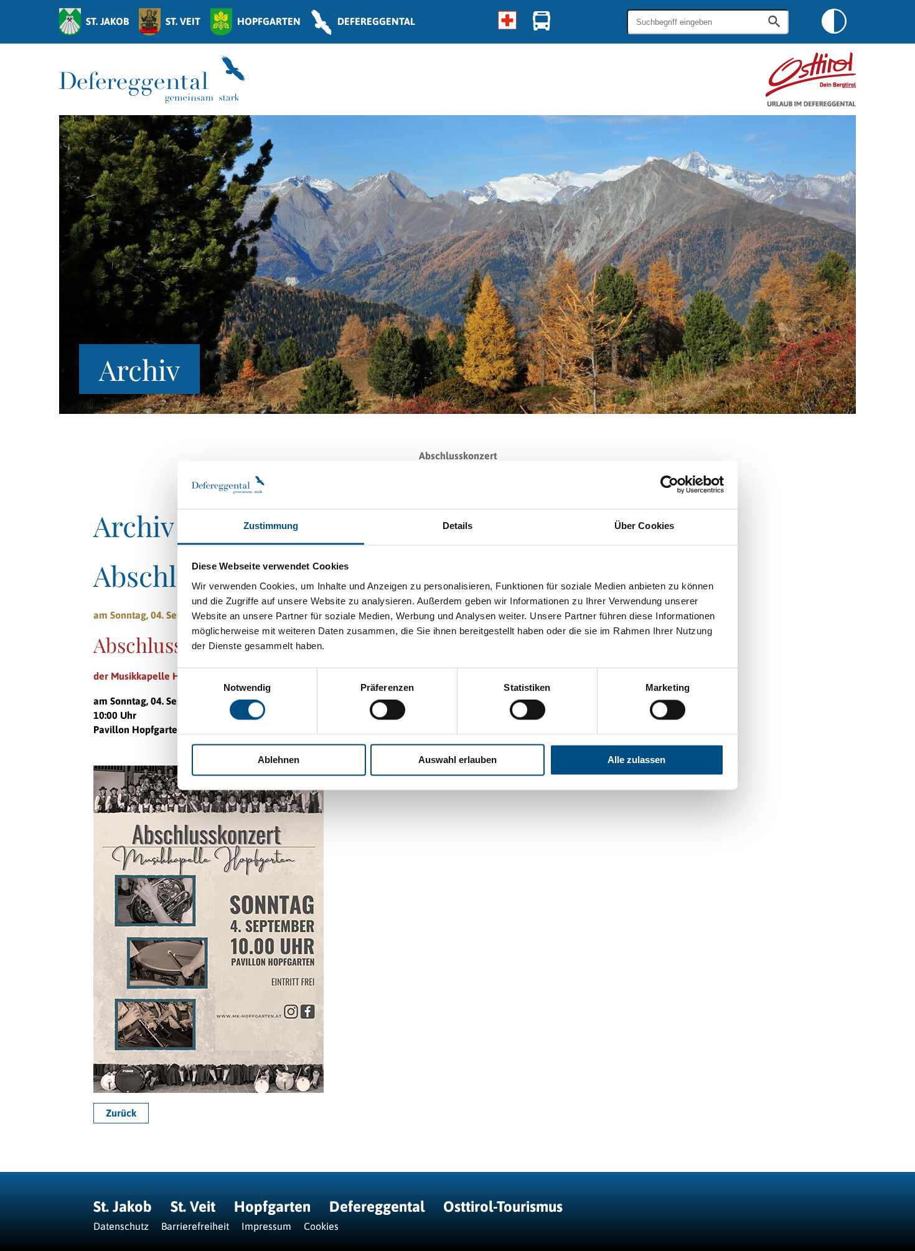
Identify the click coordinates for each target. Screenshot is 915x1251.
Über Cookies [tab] (644, 525)
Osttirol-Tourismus (503, 1206)
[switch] (387, 710)
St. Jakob (122, 1206)
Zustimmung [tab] (271, 525)
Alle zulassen (636, 759)
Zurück (121, 1112)
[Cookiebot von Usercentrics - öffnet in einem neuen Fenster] (669, 485)
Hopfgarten (272, 1206)
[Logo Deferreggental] (152, 79)
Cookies (321, 1226)
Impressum (266, 1226)
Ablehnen (278, 759)
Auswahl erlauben (457, 759)
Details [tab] (458, 525)
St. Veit (193, 1206)
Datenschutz (121, 1226)
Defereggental (378, 1206)
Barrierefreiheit (195, 1226)
